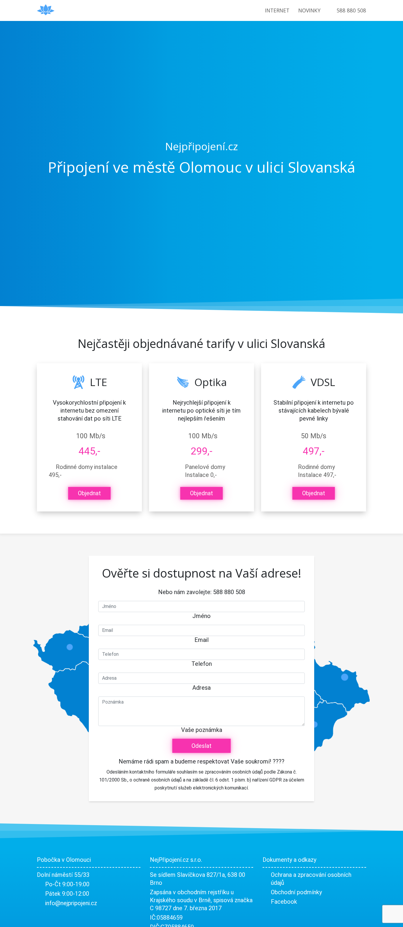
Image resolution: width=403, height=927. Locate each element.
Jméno (201, 615)
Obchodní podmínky (296, 892)
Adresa (201, 687)
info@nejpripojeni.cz (71, 903)
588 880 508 (351, 10)
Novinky (309, 10)
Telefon (201, 663)
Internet (277, 10)
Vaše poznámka (201, 729)
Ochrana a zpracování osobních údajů (311, 878)
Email (201, 639)
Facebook (284, 901)
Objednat (89, 493)
